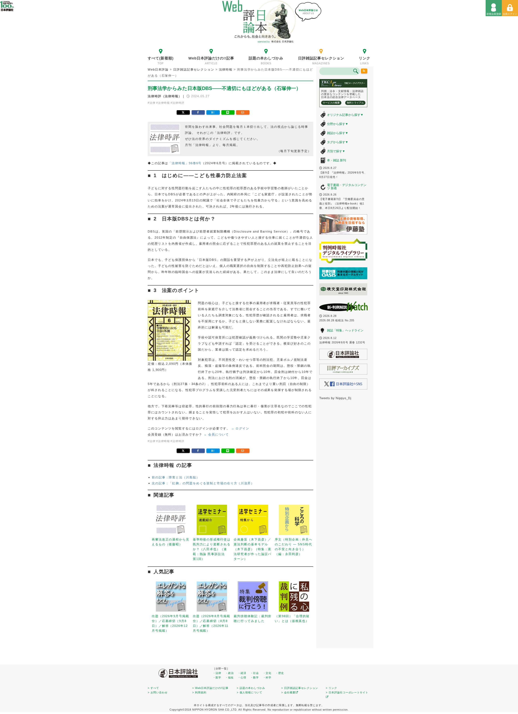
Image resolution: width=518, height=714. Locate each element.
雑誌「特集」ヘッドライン (345, 330)
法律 (153, 102)
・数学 (254, 677)
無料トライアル (355, 102)
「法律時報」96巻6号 (185, 163)
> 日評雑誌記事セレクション (299, 688)
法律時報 (164, 102)
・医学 (217, 677)
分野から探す (337, 124)
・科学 (267, 677)
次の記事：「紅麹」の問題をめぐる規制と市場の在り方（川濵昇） (203, 483)
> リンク (331, 688)
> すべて (153, 688)
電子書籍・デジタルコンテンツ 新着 (346, 186)
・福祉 (229, 677)
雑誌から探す (337, 133)
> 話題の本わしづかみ (251, 688)
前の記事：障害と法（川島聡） (176, 477)
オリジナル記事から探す (345, 114)
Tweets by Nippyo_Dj (335, 398)
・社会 (254, 673)
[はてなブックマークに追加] (213, 112)
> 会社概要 (288, 692)
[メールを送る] (242, 112)
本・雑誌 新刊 (336, 160)
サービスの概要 (331, 102)
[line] (228, 112)
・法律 (217, 673)
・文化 (267, 673)
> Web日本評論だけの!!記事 (210, 688)
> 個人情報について (249, 692)
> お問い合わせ (158, 692)
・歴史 (279, 673)
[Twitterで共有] (183, 112)
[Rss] (364, 71)
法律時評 (178, 102)
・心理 (242, 677)
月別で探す (336, 151)
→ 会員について (216, 434)
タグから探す (337, 142)
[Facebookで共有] (198, 112)
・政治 (229, 673)
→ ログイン (240, 428)
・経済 (242, 673)
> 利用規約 (199, 692)
